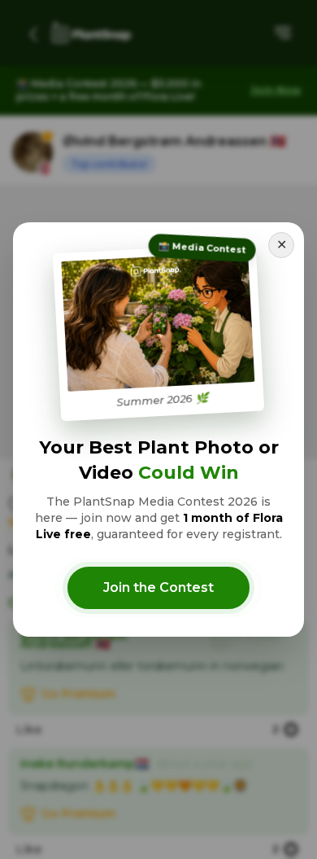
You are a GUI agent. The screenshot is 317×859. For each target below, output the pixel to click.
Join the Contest (158, 587)
